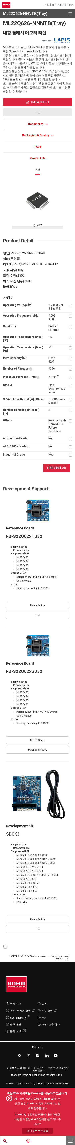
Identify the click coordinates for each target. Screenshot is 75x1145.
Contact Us (37, 158)
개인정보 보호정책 (58, 1068)
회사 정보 (15, 1004)
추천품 (15, 259)
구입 (37, 614)
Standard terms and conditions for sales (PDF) (36, 1075)
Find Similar (56, 468)
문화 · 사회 (16, 1031)
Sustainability (18, 1017)
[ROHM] (7, 5)
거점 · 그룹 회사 (51, 1024)
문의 (71, 5)
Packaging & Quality (36, 135)
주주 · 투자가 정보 (20, 1010)
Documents (36, 124)
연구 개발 (15, 1024)
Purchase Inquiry (37, 749)
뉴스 (46, 5)
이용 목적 (39, 1068)
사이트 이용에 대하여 (18, 1068)
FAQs (37, 146)
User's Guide (37, 605)
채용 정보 (57, 5)
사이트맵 (37, 1070)
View (40, 225)
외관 (37, 169)
